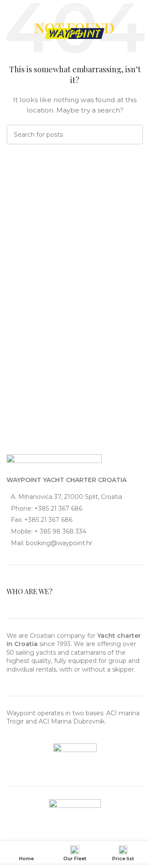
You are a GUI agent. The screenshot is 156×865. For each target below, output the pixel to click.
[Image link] (54, 460)
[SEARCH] (133, 135)
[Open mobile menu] (16, 33)
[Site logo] (75, 33)
